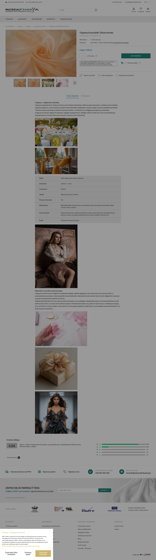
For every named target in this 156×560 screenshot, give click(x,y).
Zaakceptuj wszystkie (43, 553)
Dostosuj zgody (28, 553)
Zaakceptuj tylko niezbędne (11, 553)
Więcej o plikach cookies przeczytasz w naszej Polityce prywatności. (21, 546)
